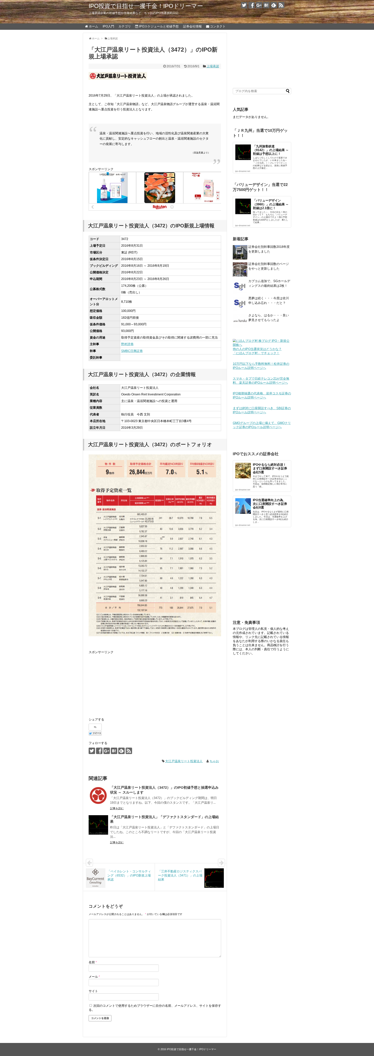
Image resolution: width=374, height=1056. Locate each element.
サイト (93, 991)
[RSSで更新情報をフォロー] (281, 5)
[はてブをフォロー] (266, 5)
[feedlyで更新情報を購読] (274, 5)
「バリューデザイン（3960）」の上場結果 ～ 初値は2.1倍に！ (271, 204)
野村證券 (127, 344)
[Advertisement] (121, 682)
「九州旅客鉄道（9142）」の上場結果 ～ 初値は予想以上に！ (271, 150)
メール (94, 976)
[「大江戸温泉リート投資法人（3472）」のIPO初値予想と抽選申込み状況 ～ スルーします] (98, 795)
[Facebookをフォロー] (251, 5)
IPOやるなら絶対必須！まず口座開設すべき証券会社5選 (270, 468)
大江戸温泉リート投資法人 (184, 761)
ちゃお (214, 761)
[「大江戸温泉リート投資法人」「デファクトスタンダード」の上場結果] (98, 825)
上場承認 (212, 66)
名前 (93, 962)
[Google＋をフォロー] (259, 5)
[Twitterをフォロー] (244, 5)
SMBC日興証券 (132, 351)
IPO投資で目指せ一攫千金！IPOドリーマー (146, 6)
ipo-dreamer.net (242, 171)
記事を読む (117, 808)
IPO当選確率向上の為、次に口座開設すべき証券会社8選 (270, 503)
